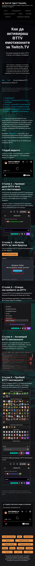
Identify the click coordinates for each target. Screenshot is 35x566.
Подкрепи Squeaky (23, 17)
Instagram (29, 548)
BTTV (3, 118)
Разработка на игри (25, 544)
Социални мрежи (9, 14)
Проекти (28, 11)
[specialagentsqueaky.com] (14, 4)
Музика (5, 548)
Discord (7, 17)
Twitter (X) (20, 548)
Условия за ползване (8, 536)
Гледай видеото (9, 98)
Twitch (20, 14)
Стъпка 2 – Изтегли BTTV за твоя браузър (17, 104)
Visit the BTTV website (10, 254)
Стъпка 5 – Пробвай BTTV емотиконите (17, 111)
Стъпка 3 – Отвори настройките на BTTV (17, 106)
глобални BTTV (13, 133)
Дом (3, 80)
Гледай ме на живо (24, 540)
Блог (5, 11)
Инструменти (16, 11)
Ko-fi (18, 552)
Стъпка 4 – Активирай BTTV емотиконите (17, 109)
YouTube (28, 14)
